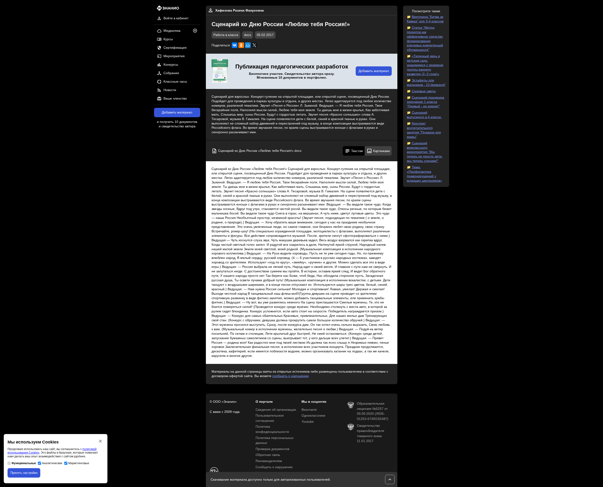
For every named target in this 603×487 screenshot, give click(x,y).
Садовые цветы (424, 91)
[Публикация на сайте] (196, 31)
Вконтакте (309, 409)
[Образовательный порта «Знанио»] (166, 9)
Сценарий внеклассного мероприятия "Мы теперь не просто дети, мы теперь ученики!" (425, 152)
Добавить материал (177, 112)
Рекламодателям (269, 461)
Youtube (308, 421)
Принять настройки (23, 473)
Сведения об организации (276, 409)
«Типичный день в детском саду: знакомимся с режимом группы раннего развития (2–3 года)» (425, 65)
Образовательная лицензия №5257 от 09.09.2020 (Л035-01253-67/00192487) (372, 411)
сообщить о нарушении (290, 376)
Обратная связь (268, 455)
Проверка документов (272, 449)
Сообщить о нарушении (274, 467)
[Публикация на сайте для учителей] (220, 71)
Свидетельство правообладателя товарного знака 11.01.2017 (370, 433)
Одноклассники (313, 415)
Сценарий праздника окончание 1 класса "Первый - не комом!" (425, 102)
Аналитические (52, 463)
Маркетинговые (78, 463)
